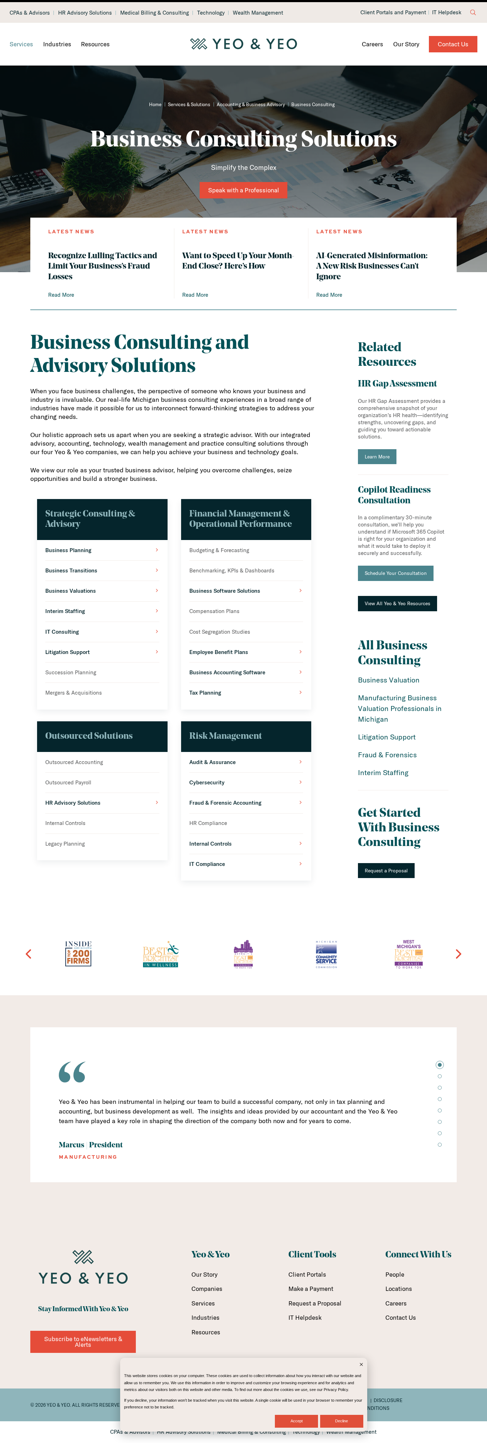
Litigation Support (67, 652)
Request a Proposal (386, 870)
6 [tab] (440, 1122)
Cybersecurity (207, 782)
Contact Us (453, 44)
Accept (297, 1421)
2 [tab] (440, 1076)
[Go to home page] (243, 44)
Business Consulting (313, 104)
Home (155, 104)
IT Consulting (62, 631)
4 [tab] (440, 1099)
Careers (372, 44)
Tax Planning (205, 692)
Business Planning (68, 550)
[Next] (458, 954)
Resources (95, 44)
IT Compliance (207, 864)
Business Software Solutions (224, 590)
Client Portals (307, 1274)
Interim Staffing (65, 611)
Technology (211, 12)
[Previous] (29, 954)
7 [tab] (440, 1133)
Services (21, 44)
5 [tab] (440, 1110)
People (394, 1274)
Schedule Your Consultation (396, 573)
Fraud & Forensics (387, 754)
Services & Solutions (189, 104)
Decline (341, 1421)
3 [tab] (440, 1088)
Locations (398, 1288)
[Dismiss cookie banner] (361, 1365)
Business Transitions (71, 570)
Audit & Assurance (212, 762)
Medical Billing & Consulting (154, 12)
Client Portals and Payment (393, 12)
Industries (57, 44)
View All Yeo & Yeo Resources (397, 603)
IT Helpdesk (446, 12)
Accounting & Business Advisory (251, 104)
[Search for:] (473, 12)
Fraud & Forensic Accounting (225, 802)
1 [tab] (440, 1065)
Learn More (377, 456)
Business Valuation (389, 679)
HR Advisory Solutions (85, 12)
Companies (206, 1288)
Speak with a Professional (243, 190)
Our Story (406, 44)
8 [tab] (440, 1145)
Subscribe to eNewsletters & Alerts (83, 1341)
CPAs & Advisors (30, 12)
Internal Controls (210, 843)
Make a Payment (310, 1288)
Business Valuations (70, 590)
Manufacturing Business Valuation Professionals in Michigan (400, 708)
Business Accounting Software (227, 672)
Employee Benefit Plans (218, 652)
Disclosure (388, 1400)
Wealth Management (258, 12)
